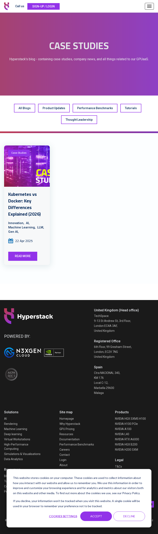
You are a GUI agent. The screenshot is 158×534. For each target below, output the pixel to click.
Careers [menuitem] (64, 449)
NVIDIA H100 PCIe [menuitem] (126, 423)
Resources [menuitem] (66, 434)
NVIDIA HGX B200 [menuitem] (126, 444)
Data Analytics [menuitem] (13, 459)
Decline (129, 516)
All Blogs (25, 108)
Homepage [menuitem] (66, 418)
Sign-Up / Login (43, 6)
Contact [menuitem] (64, 454)
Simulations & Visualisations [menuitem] (22, 454)
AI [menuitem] (5, 418)
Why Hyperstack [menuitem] (69, 423)
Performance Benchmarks (95, 108)
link (27, 166)
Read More (23, 256)
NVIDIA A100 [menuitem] (123, 429)
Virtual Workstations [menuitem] (17, 439)
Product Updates (54, 108)
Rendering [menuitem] (10, 423)
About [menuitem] (63, 465)
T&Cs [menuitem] (118, 466)
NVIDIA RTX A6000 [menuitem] (127, 439)
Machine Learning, (22, 227)
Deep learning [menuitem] (13, 434)
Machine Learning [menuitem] (15, 429)
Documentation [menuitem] (69, 439)
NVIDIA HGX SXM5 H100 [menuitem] (130, 418)
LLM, (40, 227)
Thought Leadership (79, 119)
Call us (19, 6)
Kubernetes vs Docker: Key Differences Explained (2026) (24, 204)
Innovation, (16, 223)
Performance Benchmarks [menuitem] (76, 444)
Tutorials (131, 108)
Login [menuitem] (62, 460)
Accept (96, 516)
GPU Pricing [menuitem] (66, 429)
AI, (28, 223)
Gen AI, (13, 232)
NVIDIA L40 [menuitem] (122, 434)
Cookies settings (63, 516)
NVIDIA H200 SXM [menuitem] (126, 449)
